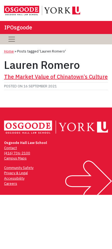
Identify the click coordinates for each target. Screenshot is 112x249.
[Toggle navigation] (11, 39)
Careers (10, 183)
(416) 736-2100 (17, 153)
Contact (10, 148)
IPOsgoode (18, 27)
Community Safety (18, 167)
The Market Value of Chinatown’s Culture (56, 76)
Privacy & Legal (16, 173)
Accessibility (14, 178)
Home (9, 51)
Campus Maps (15, 158)
